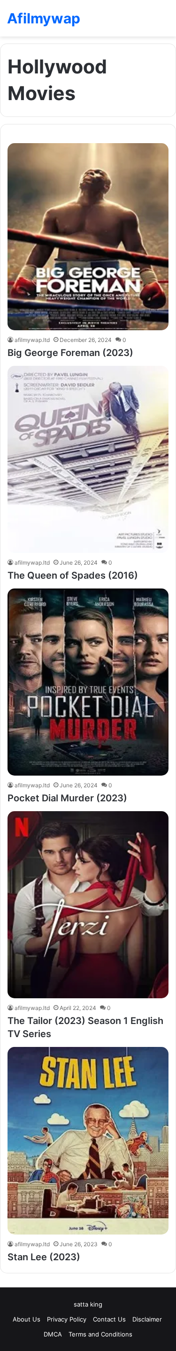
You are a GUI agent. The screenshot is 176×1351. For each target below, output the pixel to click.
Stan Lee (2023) (45, 1257)
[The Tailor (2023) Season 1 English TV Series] (88, 904)
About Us (26, 1319)
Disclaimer (148, 1319)
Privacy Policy (66, 1319)
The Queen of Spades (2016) (73, 575)
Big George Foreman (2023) (70, 352)
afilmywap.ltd (32, 339)
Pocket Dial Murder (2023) (67, 798)
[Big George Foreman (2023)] (88, 236)
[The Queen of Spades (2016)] (88, 459)
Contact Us (109, 1319)
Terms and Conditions (100, 1334)
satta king (88, 1304)
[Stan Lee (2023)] (88, 1140)
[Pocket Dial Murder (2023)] (88, 682)
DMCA (53, 1334)
